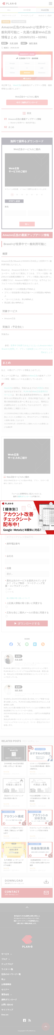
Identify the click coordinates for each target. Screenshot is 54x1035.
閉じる (52, 503)
